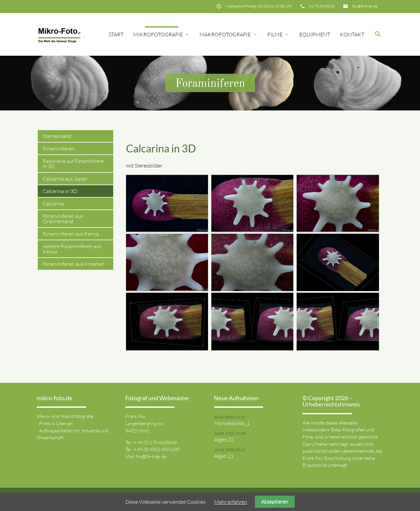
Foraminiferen (58, 148)
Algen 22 (224, 439)
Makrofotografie (229, 34)
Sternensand (57, 136)
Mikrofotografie (161, 34)
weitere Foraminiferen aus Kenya (72, 249)
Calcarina (53, 203)
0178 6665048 (322, 6)
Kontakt (352, 34)
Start (116, 34)
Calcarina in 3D (60, 191)
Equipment (314, 34)
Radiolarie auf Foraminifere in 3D (73, 163)
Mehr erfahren (230, 502)
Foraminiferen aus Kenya (71, 233)
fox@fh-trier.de (364, 6)
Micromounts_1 (232, 423)
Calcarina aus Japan (65, 178)
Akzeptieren (274, 501)
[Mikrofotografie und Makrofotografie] (59, 34)
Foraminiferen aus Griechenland (63, 219)
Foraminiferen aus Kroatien (73, 264)
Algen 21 (224, 456)
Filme (278, 34)
